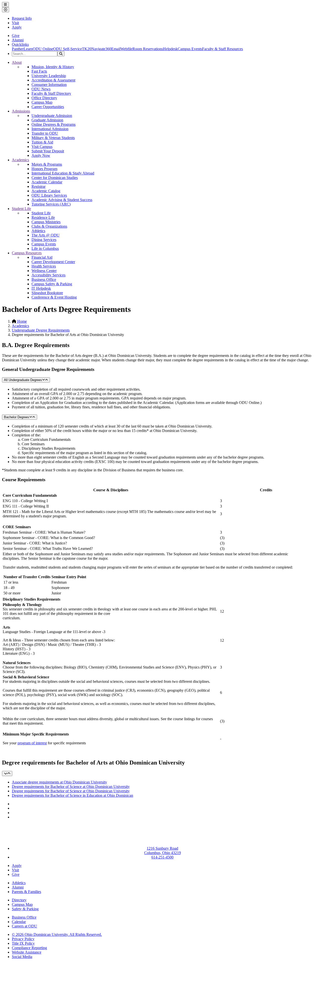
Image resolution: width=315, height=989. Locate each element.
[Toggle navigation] (7, 773)
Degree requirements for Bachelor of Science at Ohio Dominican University (71, 786)
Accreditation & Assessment (53, 80)
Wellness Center (44, 271)
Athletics (38, 231)
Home (21, 321)
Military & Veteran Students (53, 138)
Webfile (126, 49)
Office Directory (44, 98)
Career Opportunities (48, 107)
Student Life (21, 209)
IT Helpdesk (41, 288)
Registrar (39, 186)
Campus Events (190, 49)
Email (115, 49)
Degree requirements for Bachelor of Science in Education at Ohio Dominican (72, 795)
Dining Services (44, 240)
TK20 (86, 49)
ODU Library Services (49, 195)
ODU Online (43, 49)
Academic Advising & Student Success (62, 200)
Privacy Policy (23, 939)
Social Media (22, 957)
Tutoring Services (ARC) (51, 204)
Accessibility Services (48, 275)
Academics (20, 160)
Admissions (21, 111)
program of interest (32, 743)
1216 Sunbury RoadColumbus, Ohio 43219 (162, 850)
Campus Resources (27, 253)
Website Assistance (26, 952)
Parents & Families (26, 892)
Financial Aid (42, 257)
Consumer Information (49, 84)
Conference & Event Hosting (54, 297)
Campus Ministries (46, 222)
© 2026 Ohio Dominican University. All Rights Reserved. (57, 934)
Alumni (18, 40)
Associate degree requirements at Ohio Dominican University (59, 782)
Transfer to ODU (45, 133)
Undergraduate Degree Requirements (41, 330)
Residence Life (43, 217)
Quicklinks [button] (20, 44)
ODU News (41, 89)
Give (15, 35)
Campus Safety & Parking (52, 284)
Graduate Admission (47, 120)
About (17, 62)
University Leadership (49, 76)
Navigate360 (101, 49)
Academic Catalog (46, 191)
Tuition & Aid (42, 142)
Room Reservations (147, 49)
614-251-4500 (162, 857)
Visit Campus (42, 146)
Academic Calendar (47, 182)
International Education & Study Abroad (63, 173)
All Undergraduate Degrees (23, 380)
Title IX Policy (23, 943)
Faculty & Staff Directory (51, 93)
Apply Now (41, 155)
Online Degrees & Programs (54, 124)
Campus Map (42, 102)
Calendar (19, 922)
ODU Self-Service (67, 49)
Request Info (22, 18)
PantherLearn (22, 49)
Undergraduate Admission (52, 115)
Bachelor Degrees (16, 417)
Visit (15, 23)
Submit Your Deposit (48, 151)
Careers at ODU (24, 926)
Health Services (44, 266)
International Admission (50, 129)
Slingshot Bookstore (47, 293)
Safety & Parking (25, 909)
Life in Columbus (45, 248)
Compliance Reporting (29, 948)
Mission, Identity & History (53, 67)
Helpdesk (170, 49)
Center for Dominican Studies (55, 177)
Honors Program (44, 169)
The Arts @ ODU (46, 235)
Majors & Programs (47, 164)
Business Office (44, 279)
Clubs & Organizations (49, 226)
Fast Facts (39, 71)
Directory (19, 900)
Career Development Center (53, 262)
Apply (17, 27)
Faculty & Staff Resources (222, 49)
